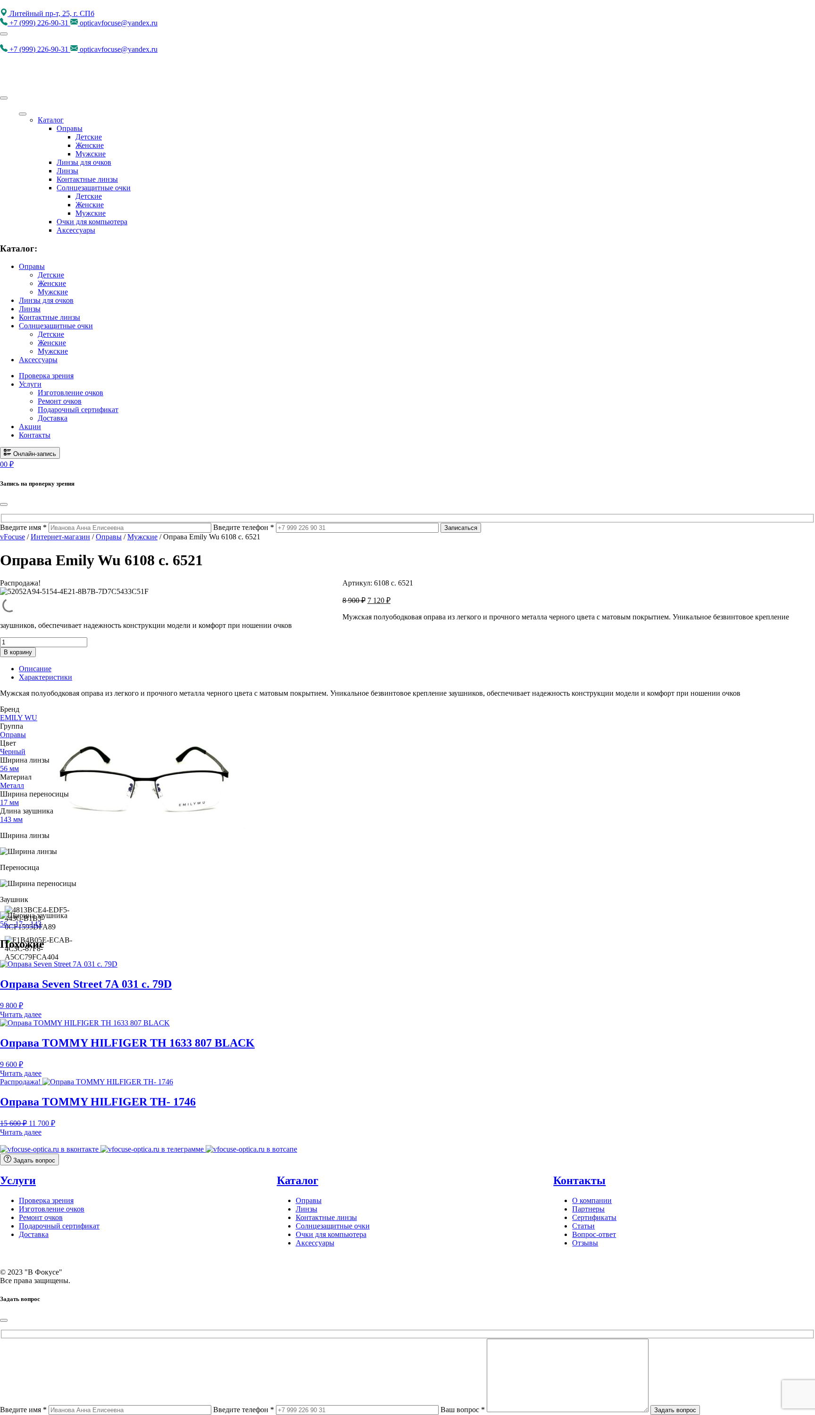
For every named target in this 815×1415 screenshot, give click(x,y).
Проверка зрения (46, 376)
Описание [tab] (35, 669)
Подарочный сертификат (78, 410)
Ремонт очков (60, 401)
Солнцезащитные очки (94, 188)
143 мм (11, 819)
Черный (12, 752)
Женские (89, 145)
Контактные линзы (87, 179)
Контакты (34, 435)
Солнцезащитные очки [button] (56, 326)
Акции (30, 427)
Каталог (51, 120)
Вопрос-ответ (594, 1234)
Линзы (67, 171)
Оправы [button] (32, 266)
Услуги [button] (30, 384)
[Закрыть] (4, 504)
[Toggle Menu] (22, 114)
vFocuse (12, 537)
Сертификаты (594, 1217)
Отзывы (585, 1243)
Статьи (583, 1226)
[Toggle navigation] (4, 34)
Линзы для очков (84, 162)
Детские (88, 137)
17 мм (9, 802)
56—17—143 (21, 924)
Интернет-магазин (60, 537)
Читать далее (21, 1014)
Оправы (70, 128)
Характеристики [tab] (45, 677)
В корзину (18, 652)
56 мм (9, 768)
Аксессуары (76, 230)
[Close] (4, 98)
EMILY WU (18, 718)
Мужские (90, 154)
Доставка (52, 418)
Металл (12, 785)
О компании (592, 1200)
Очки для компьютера (92, 222)
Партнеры (588, 1209)
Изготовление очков (70, 393)
